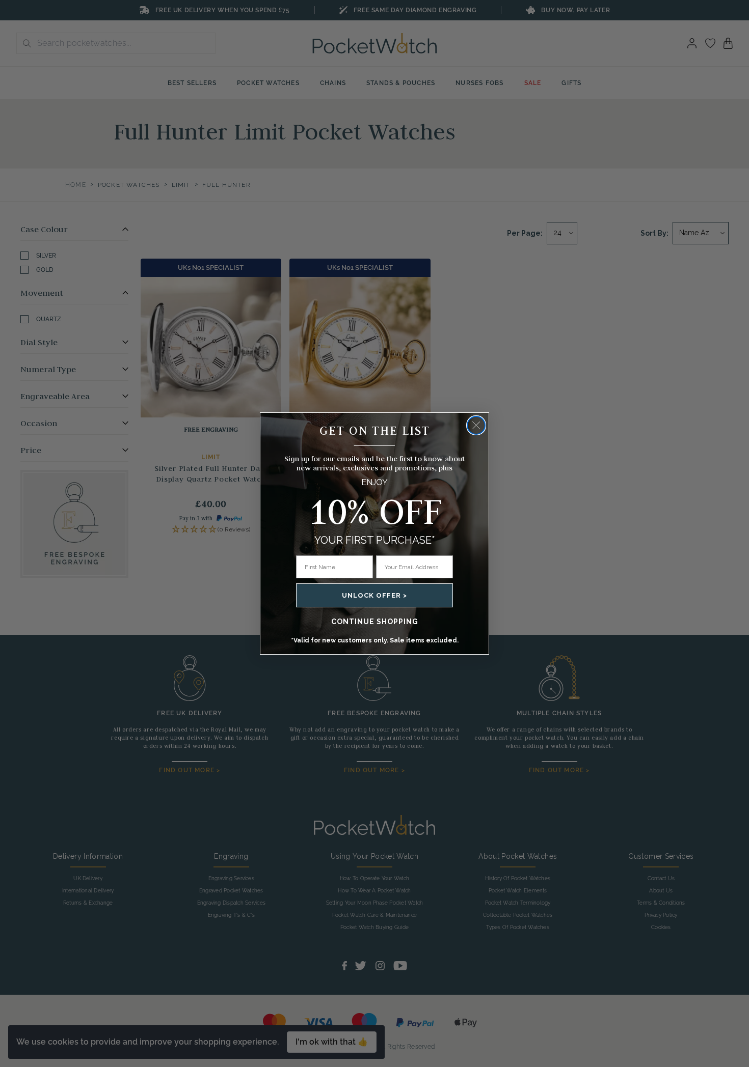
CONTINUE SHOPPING (374, 621)
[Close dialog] (476, 425)
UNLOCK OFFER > (374, 595)
